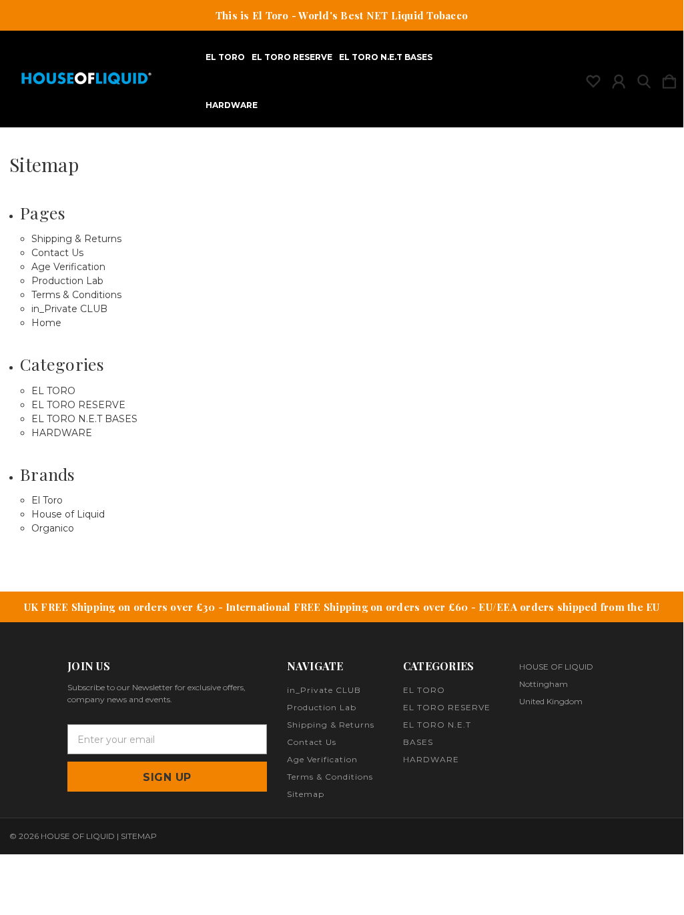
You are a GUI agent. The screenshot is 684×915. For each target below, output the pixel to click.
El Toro (47, 500)
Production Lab (67, 281)
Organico (52, 528)
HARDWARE (232, 105)
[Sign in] (618, 78)
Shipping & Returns (76, 239)
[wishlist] (593, 78)
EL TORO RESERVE (292, 57)
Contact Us (57, 253)
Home (46, 323)
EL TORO (225, 57)
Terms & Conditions (76, 295)
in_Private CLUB (69, 309)
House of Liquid (68, 514)
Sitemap (305, 794)
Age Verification (68, 267)
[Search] (644, 78)
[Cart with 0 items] (669, 78)
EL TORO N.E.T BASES (385, 57)
